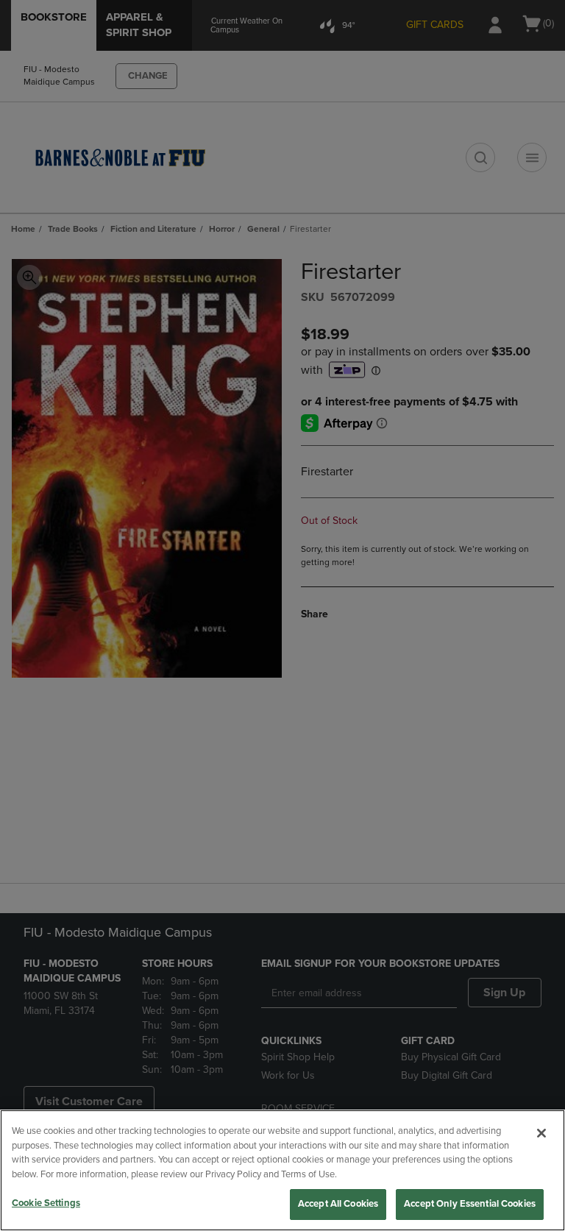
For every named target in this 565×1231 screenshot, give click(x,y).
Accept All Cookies (338, 1204)
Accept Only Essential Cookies (470, 1204)
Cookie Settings (46, 1203)
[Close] (541, 1133)
